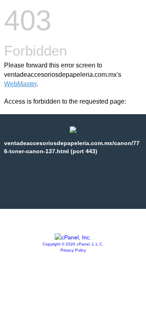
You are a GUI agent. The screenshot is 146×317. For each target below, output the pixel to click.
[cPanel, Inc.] (73, 237)
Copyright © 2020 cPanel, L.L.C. (73, 244)
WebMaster (20, 83)
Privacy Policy (73, 250)
